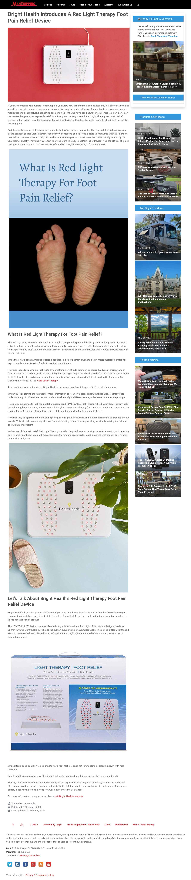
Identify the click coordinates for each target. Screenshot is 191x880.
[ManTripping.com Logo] (24, 3)
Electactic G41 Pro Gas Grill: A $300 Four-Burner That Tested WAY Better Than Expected (156, 476)
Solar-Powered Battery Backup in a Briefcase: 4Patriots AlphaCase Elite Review (158, 422)
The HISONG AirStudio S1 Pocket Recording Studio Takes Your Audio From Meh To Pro (158, 448)
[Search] (138, 4)
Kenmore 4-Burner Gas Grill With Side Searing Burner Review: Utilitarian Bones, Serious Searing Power (156, 397)
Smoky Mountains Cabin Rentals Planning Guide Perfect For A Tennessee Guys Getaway (157, 312)
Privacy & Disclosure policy (40, 875)
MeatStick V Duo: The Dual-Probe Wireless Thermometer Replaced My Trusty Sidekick (157, 369)
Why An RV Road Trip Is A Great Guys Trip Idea (157, 217)
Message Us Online (30, 855)
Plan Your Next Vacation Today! (158, 97)
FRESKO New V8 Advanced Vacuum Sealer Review (157, 152)
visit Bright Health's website (68, 796)
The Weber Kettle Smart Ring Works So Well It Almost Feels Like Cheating (158, 179)
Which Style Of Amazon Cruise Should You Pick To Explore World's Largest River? (158, 44)
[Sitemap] (22, 824)
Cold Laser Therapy (47, 380)
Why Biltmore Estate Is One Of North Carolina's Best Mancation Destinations (155, 264)
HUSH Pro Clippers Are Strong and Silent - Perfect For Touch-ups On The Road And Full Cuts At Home (157, 128)
